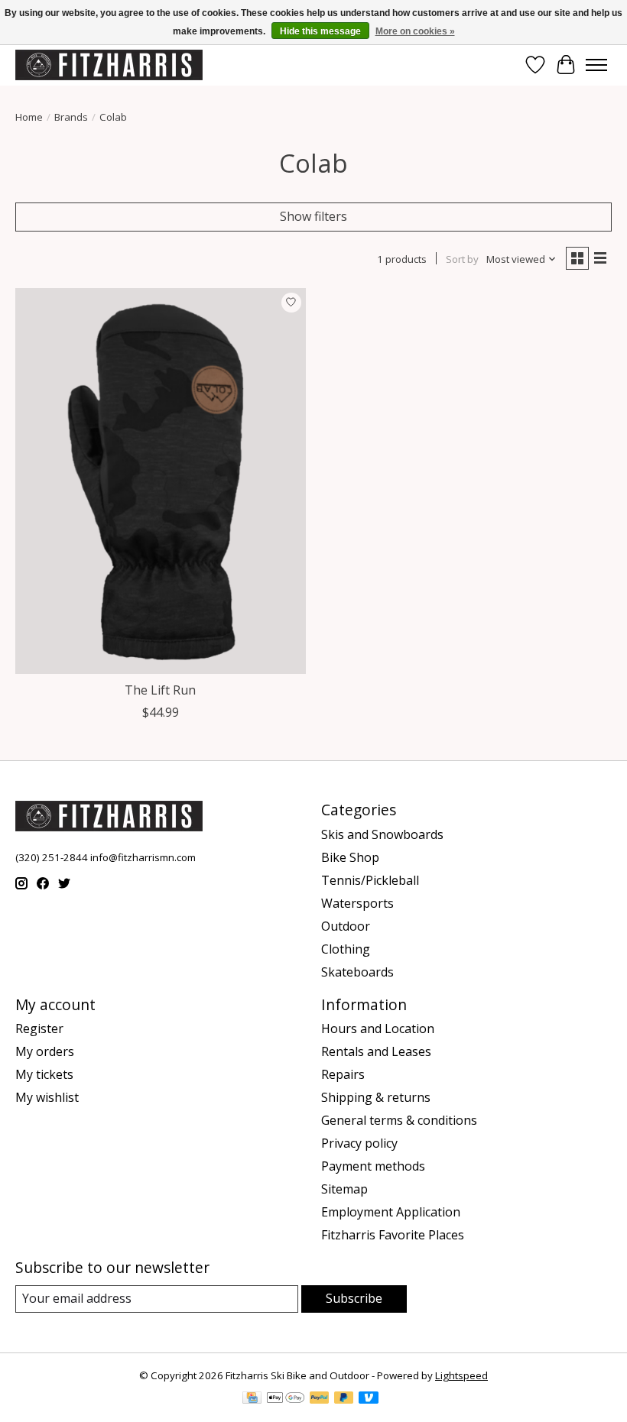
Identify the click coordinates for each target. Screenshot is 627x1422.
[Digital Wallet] (285, 1399)
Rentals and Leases (376, 1051)
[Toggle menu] (596, 65)
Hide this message (320, 31)
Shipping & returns (375, 1097)
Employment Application (390, 1211)
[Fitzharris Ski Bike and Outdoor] (109, 64)
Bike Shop (350, 857)
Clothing (345, 949)
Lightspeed (461, 1375)
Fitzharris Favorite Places (392, 1234)
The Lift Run (160, 690)
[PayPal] (320, 1399)
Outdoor (345, 926)
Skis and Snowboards (382, 834)
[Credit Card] (252, 1399)
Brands (71, 117)
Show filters (313, 216)
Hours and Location (377, 1028)
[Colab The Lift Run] (160, 481)
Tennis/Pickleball (370, 880)
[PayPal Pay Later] (344, 1399)
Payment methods (373, 1166)
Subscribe (354, 1298)
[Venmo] (368, 1399)
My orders (44, 1051)
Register (39, 1028)
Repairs (343, 1074)
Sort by (462, 259)
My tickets (44, 1074)
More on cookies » (415, 31)
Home (29, 117)
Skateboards (357, 972)
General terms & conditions (399, 1120)
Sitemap (344, 1189)
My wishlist (47, 1097)
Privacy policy (359, 1143)
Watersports (357, 903)
